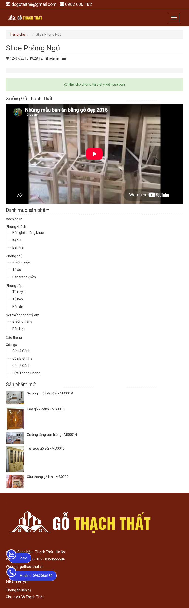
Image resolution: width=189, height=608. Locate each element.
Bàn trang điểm (24, 277)
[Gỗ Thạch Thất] (24, 18)
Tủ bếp (17, 299)
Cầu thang (14, 337)
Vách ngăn (14, 219)
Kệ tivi (16, 240)
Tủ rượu (18, 292)
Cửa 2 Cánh (21, 366)
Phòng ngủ (14, 256)
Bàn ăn (17, 307)
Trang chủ (17, 34)
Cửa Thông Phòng (26, 373)
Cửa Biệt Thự (22, 358)
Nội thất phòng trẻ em (22, 315)
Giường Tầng (22, 321)
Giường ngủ (21, 262)
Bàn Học (18, 329)
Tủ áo (16, 270)
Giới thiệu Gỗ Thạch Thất (25, 597)
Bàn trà (18, 247)
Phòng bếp (14, 286)
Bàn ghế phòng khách (29, 233)
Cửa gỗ (11, 345)
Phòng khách (16, 227)
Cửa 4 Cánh (21, 351)
